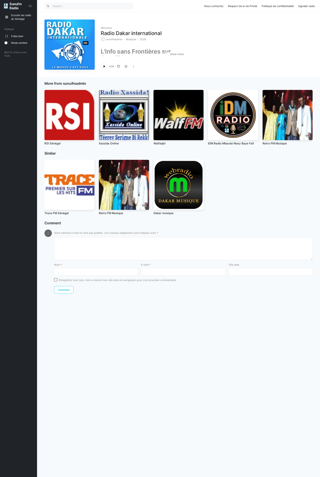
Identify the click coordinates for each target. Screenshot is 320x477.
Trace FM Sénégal (56, 213)
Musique (107, 27)
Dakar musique (164, 213)
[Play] (104, 66)
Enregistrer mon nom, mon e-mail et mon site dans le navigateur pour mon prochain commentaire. (118, 280)
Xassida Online (109, 143)
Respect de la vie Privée (242, 6)
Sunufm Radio (15, 6)
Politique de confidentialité (278, 6)
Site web (234, 264)
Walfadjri (160, 143)
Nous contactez (214, 6)
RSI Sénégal (52, 143)
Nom (58, 264)
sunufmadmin (114, 39)
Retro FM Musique (275, 143)
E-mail (145, 264)
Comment (52, 223)
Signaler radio (306, 6)
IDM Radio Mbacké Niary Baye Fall (231, 143)
